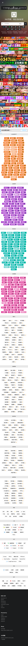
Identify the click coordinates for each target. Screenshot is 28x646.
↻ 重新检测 (23, 130)
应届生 (16, 572)
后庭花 (20, 322)
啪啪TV (14, 219)
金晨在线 (16, 312)
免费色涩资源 (20, 422)
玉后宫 (13, 154)
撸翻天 (16, 165)
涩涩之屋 (9, 232)
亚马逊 (17, 511)
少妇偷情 (4, 170)
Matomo (3, 621)
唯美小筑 (10, 248)
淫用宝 (20, 337)
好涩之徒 (22, 246)
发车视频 (13, 411)
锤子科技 (15, 516)
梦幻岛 (9, 282)
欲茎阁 (20, 201)
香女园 (4, 174)
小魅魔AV (22, 349)
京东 (3, 511)
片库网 (22, 170)
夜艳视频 (4, 167)
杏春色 (10, 300)
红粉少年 (16, 239)
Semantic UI (3, 598)
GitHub (21, 548)
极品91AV (20, 264)
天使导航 (22, 425)
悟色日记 (3, 289)
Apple (23, 511)
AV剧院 (13, 453)
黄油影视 (15, 167)
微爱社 (11, 212)
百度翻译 (15, 532)
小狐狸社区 (6, 465)
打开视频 (4, 241)
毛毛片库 (20, 142)
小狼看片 (14, 201)
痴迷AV (6, 375)
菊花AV (13, 483)
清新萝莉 (12, 138)
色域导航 (20, 450)
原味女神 (15, 277)
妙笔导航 (4, 462)
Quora (7, 545)
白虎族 (23, 237)
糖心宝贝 (6, 224)
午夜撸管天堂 (12, 488)
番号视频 (7, 199)
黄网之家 (5, 460)
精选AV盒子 (13, 442)
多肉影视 (13, 286)
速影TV (17, 583)
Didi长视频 (16, 232)
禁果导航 (13, 495)
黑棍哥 (3, 394)
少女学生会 (22, 282)
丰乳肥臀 (17, 212)
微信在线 (13, 215)
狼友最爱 (6, 217)
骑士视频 (22, 277)
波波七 (10, 320)
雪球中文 (13, 147)
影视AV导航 (7, 453)
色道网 (16, 462)
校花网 (15, 282)
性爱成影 (4, 377)
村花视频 (14, 337)
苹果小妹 (22, 248)
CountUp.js (3, 602)
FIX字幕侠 (19, 585)
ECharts (2, 607)
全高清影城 (6, 215)
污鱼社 (6, 138)
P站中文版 (22, 409)
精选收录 (20, 156)
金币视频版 (7, 305)
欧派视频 (4, 192)
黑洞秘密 (20, 305)
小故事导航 (13, 427)
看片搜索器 (6, 434)
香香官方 (23, 194)
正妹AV (19, 199)
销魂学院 (20, 344)
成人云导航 (6, 498)
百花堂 (13, 163)
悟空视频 (4, 196)
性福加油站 (20, 187)
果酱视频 (4, 300)
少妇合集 (16, 172)
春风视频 (6, 264)
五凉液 (20, 219)
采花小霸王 (6, 253)
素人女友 (13, 372)
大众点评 (14, 527)
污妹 (10, 167)
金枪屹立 (23, 222)
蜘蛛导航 (20, 427)
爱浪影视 (9, 194)
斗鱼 (24, 585)
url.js (2, 606)
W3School (22, 556)
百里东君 (20, 147)
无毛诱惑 (9, 394)
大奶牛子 (21, 392)
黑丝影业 (6, 158)
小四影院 (4, 203)
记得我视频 (6, 392)
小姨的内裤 (12, 382)
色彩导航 (6, 495)
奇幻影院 (17, 196)
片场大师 (4, 293)
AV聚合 (10, 462)
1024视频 (6, 354)
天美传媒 (13, 305)
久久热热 (12, 422)
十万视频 (6, 372)
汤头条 (10, 359)
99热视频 (11, 237)
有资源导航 (13, 498)
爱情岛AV (10, 291)
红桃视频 (23, 232)
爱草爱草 (4, 237)
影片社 (9, 174)
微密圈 (13, 404)
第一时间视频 (19, 260)
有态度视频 (10, 307)
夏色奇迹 (15, 246)
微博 (5, 543)
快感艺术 (20, 309)
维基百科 (21, 532)
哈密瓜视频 (19, 158)
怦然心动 (6, 322)
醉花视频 (20, 151)
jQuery (2, 599)
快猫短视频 (7, 154)
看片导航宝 (20, 483)
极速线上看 (19, 138)
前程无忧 (11, 572)
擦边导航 (23, 470)
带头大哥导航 (20, 434)
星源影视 (10, 257)
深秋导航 (16, 425)
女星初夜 (4, 359)
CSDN (20, 561)
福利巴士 (23, 335)
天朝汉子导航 (14, 439)
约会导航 (13, 455)
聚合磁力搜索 (12, 437)
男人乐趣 (4, 262)
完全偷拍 (12, 327)
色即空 (16, 359)
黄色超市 (13, 255)
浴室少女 (10, 406)
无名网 (16, 248)
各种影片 (10, 293)
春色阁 (16, 293)
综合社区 (10, 222)
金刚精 (10, 335)
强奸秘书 (3, 335)
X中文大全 (7, 147)
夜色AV (10, 172)
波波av (16, 284)
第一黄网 (4, 257)
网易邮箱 (22, 527)
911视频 (16, 222)
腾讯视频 (6, 583)
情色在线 (13, 179)
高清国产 (10, 210)
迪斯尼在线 (7, 387)
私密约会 (16, 325)
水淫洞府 (16, 298)
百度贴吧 (19, 543)
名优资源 (6, 455)
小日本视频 (6, 397)
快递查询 (7, 527)
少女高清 (13, 156)
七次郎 (4, 277)
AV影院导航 (6, 439)
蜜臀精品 (16, 194)
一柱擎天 (13, 217)
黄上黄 (16, 241)
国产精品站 (11, 377)
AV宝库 (21, 439)
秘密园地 (13, 309)
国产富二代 (14, 142)
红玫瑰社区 (20, 215)
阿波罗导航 (13, 472)
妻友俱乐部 (6, 151)
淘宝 (11, 511)
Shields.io (3, 618)
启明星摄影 (19, 404)
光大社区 (13, 187)
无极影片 (4, 347)
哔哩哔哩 (11, 583)
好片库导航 (13, 420)
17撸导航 (6, 483)
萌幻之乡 (16, 335)
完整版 (13, 158)
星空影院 (3, 291)
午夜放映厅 (20, 327)
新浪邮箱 (14, 529)
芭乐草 (16, 349)
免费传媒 (22, 298)
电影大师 (6, 342)
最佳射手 (13, 375)
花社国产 (6, 255)
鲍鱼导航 (20, 432)
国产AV (3, 194)
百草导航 (12, 460)
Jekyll (2, 615)
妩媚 (17, 406)
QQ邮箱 (8, 529)
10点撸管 (14, 397)
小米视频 (20, 332)
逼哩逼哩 (10, 165)
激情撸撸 (22, 208)
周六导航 (6, 493)
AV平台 (21, 490)
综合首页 (6, 432)
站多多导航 (13, 450)
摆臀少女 (23, 380)
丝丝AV (13, 354)
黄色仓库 (22, 241)
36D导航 (22, 462)
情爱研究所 (17, 394)
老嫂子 (13, 330)
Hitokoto (3, 619)
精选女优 (6, 286)
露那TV (9, 244)
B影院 (3, 239)
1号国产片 (7, 337)
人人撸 (22, 347)
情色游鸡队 (14, 392)
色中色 (9, 277)
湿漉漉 (10, 352)
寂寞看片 (11, 262)
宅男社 (16, 210)
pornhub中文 (7, 219)
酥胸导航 (13, 493)
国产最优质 (20, 411)
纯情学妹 (6, 399)
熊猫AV (6, 296)
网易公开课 (16, 556)
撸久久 (9, 246)
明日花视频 (19, 330)
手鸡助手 (16, 380)
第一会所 (22, 406)
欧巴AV (13, 387)
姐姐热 (4, 282)
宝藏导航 (20, 453)
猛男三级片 (23, 289)
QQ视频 (6, 327)
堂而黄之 (22, 239)
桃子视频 (22, 320)
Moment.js (3, 601)
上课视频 (3, 312)
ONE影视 (20, 372)
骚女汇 (12, 296)
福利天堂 (9, 239)
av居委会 (10, 284)
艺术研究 (3, 222)
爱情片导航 (13, 500)
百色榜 (17, 237)
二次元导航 (21, 498)
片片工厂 (6, 156)
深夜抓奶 (20, 154)
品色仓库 (22, 293)
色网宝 (13, 434)
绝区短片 (22, 167)
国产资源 (3, 172)
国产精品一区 (19, 296)
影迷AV (3, 470)
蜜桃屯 (4, 246)
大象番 (23, 212)
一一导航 (20, 420)
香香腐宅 (16, 244)
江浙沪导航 (5, 488)
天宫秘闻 (22, 257)
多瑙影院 (13, 585)
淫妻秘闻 (10, 241)
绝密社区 (20, 495)
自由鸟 (16, 300)
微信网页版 (11, 543)
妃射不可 (22, 165)
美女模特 (15, 174)
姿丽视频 (20, 397)
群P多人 (23, 312)
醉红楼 (17, 192)
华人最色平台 (6, 490)
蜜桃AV (16, 289)
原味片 (10, 347)
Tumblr (7, 548)
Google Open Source (12, 561)
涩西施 (16, 320)
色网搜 (9, 425)
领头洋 (3, 307)
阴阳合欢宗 (20, 163)
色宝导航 (20, 493)
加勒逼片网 (14, 253)
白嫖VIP (9, 289)
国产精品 (22, 359)
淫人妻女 (20, 370)
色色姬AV (14, 151)
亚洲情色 (16, 170)
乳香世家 (11, 192)
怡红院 (5, 382)
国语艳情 (13, 264)
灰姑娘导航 (14, 490)
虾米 (9, 585)
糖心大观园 (13, 370)
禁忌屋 (16, 257)
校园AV (22, 203)
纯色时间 (19, 375)
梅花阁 (23, 377)
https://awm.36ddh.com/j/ (7, 630)
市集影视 (4, 352)
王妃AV (3, 165)
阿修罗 (23, 394)
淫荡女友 (20, 255)
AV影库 (6, 450)
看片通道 (20, 437)
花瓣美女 (9, 409)
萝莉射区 (13, 269)
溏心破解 (4, 284)
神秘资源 (4, 208)
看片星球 (5, 422)
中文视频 (6, 332)
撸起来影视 (7, 309)
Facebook (14, 545)
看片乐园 (6, 500)
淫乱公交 (6, 149)
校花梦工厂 (13, 149)
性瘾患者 (20, 217)
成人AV (16, 208)
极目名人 (6, 187)
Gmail (21, 529)
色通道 (5, 437)
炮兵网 (3, 349)
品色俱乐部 (20, 354)
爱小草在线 (14, 322)
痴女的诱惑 (20, 224)
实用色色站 (20, 382)
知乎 (24, 543)
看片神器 (12, 481)
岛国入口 (13, 465)
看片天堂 (5, 467)
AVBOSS (20, 286)
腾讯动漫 (4, 585)
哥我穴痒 (22, 262)
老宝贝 (10, 170)
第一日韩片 (7, 140)
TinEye (13, 534)
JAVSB (3, 409)
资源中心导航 (12, 467)
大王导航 (6, 420)
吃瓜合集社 (13, 332)
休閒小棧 (4, 406)
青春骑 (22, 192)
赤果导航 (9, 470)
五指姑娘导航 (20, 460)
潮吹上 (16, 409)
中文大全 (10, 349)
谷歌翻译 (7, 532)
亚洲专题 (10, 196)
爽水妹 (10, 208)
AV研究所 (23, 307)
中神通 (3, 380)
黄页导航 (20, 500)
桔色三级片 (7, 163)
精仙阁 (3, 232)
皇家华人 (6, 330)
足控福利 (20, 342)
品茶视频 (23, 325)
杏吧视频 (22, 300)
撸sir (16, 262)
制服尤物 (6, 404)
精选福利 (4, 298)
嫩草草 (23, 291)
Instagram (14, 548)
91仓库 (11, 203)
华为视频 (22, 284)
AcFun (22, 583)
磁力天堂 (6, 344)
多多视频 (10, 312)
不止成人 (13, 342)
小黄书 (13, 361)
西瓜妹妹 (20, 399)
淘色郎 (16, 347)
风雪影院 (3, 325)
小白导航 (20, 465)
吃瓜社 (23, 352)
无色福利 (16, 352)
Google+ (21, 545)
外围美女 (13, 344)
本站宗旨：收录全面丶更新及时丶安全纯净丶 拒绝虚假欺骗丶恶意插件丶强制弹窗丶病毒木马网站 (14, 32)
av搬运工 (13, 399)
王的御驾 (4, 210)
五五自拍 (22, 174)
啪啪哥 (6, 370)
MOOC (10, 556)
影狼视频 (22, 210)
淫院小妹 (9, 380)
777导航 (13, 432)
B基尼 (16, 203)
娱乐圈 (10, 389)
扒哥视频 (20, 140)
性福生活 (20, 387)
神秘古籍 (16, 389)
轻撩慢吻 (23, 172)
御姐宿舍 (13, 199)
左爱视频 (4, 389)
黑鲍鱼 (23, 389)
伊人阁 (4, 248)
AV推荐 (6, 481)
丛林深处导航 (21, 488)
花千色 (10, 298)
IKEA (6, 516)
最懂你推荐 (7, 201)
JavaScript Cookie (5, 604)
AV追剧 (3, 425)
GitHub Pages (4, 616)
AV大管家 (6, 427)
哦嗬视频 (13, 140)
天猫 (7, 511)
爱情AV (3, 244)
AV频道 (4, 320)
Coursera (4, 556)
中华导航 (20, 455)
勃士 (17, 377)
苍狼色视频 (13, 224)
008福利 (16, 470)
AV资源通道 (19, 481)
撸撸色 (23, 196)
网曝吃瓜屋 (6, 142)
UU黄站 (16, 307)
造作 (10, 516)
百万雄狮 (22, 244)
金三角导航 (21, 467)
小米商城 (20, 516)
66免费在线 (4, 212)
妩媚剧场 (6, 411)
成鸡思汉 (17, 291)
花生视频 (20, 149)
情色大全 (6, 260)
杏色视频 (20, 253)
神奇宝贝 (12, 260)
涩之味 (10, 325)
